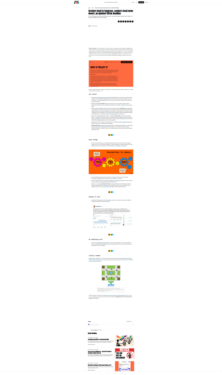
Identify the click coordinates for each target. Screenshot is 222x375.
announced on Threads (105, 125)
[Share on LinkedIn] (128, 21)
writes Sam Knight (113, 113)
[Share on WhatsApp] (133, 21)
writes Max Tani (122, 117)
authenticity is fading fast (114, 180)
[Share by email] (119, 21)
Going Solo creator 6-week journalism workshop (114, 295)
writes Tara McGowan (95, 118)
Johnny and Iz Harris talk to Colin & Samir (100, 97)
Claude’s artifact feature (126, 258)
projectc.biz (108, 51)
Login (92, 330)
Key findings (117, 145)
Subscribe (95, 330)
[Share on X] (123, 21)
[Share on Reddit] (130, 21)
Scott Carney (109, 200)
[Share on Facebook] (121, 21)
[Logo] (76, 2)
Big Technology (92, 258)
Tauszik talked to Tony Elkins (108, 186)
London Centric (106, 108)
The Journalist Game (96, 259)
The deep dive (124, 145)
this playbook (99, 178)
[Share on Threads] (126, 21)
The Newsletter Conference (101, 242)
